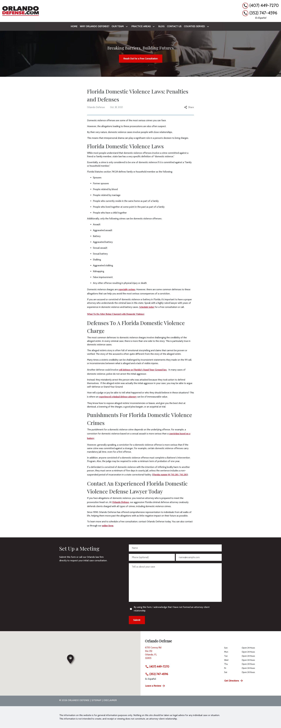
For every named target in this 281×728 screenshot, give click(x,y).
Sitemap (96, 700)
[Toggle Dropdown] (127, 26)
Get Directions (231, 680)
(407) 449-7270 (159, 666)
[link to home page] (20, 11)
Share (191, 107)
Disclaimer (110, 700)
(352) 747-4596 (158, 674)
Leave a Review (153, 685)
